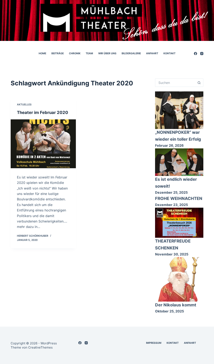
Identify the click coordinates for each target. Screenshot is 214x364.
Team (89, 53)
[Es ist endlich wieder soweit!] (179, 162)
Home (42, 53)
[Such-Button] (199, 82)
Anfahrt (152, 53)
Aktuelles (24, 104)
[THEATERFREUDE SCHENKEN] (179, 223)
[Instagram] (201, 53)
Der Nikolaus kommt (175, 304)
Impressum (153, 342)
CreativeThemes (40, 347)
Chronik (74, 53)
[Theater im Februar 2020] (43, 143)
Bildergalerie (131, 53)
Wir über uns (107, 53)
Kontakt (169, 53)
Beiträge (57, 53)
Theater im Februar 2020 (42, 112)
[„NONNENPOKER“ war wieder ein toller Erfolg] (179, 110)
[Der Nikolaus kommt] (179, 279)
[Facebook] (195, 53)
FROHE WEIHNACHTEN (178, 198)
